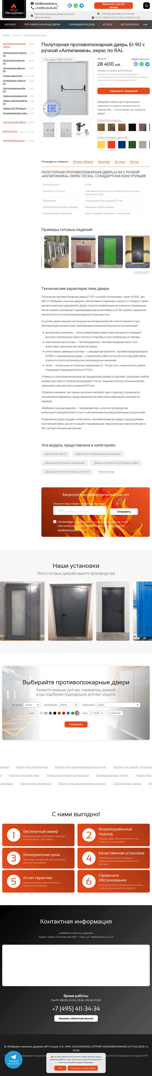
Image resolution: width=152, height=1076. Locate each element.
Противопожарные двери (42, 24)
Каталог (10, 24)
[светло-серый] (41, 713)
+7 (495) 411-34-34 (46, 7)
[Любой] (77, 713)
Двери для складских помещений (64, 462)
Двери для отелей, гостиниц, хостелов (67, 471)
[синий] (68, 713)
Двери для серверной (52, 783)
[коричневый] (59, 713)
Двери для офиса (55, 454)
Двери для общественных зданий (99, 783)
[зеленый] (72, 713)
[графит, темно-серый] (50, 713)
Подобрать (76, 724)
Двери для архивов (16, 783)
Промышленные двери (95, 775)
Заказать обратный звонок (76, 1018)
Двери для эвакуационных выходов (97, 767)
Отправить (124, 511)
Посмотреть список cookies (82, 1068)
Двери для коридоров (49, 767)
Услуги (107, 24)
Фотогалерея (129, 24)
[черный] (54, 713)
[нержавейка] (45, 713)
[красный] (63, 713)
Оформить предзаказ (124, 90)
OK (60, 1068)
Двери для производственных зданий (98, 454)
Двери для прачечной (133, 775)
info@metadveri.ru (46, 3)
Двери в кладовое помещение (50, 775)
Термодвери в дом (81, 24)
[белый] (36, 713)
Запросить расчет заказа (113, 6)
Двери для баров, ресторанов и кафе (116, 462)
